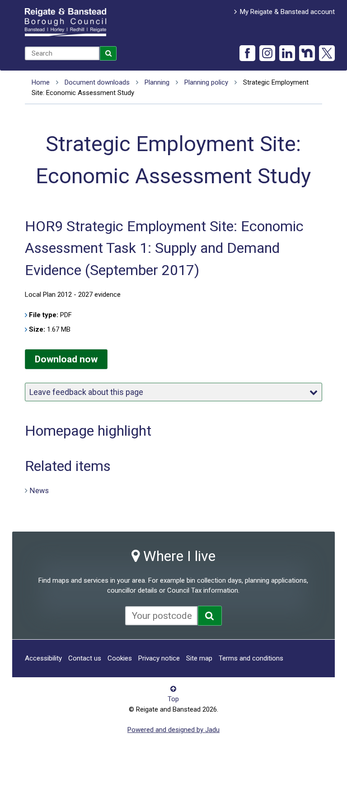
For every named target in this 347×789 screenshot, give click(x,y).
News (39, 490)
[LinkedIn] (287, 53)
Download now (66, 359)
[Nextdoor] (307, 53)
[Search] (108, 53)
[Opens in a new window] (210, 616)
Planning (157, 82)
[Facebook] (247, 53)
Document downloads (97, 82)
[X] (327, 53)
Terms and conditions (251, 658)
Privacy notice (159, 658)
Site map (199, 658)
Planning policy (206, 82)
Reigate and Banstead (65, 22)
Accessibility (43, 658)
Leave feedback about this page (86, 392)
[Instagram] (267, 53)
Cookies (120, 658)
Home (41, 82)
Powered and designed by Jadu (173, 730)
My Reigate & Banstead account (287, 12)
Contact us (84, 658)
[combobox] (62, 53)
